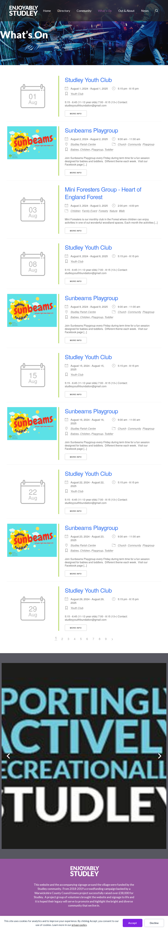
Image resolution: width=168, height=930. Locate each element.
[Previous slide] (8, 756)
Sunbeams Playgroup (91, 130)
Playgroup (148, 144)
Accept (132, 922)
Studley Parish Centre (83, 144)
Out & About (126, 10)
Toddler (109, 149)
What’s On (105, 10)
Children (85, 149)
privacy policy (79, 924)
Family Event (89, 211)
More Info (76, 113)
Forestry (103, 211)
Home (47, 10)
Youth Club (77, 94)
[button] (156, 11)
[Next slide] (160, 756)
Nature (113, 211)
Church (122, 144)
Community (84, 10)
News (145, 10)
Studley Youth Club (88, 79)
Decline (154, 922)
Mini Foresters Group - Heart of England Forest (103, 193)
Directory (63, 10)
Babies (75, 149)
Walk (122, 211)
